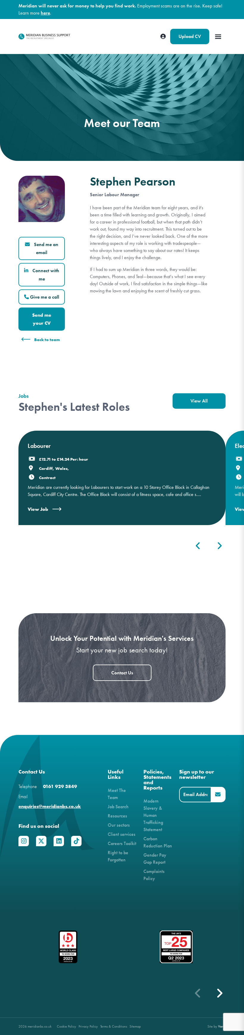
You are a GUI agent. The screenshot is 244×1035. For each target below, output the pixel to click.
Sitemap (135, 1026)
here (45, 13)
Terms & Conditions (113, 1026)
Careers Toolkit (122, 843)
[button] (219, 993)
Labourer (39, 445)
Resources (117, 816)
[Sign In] (163, 36)
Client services (121, 834)
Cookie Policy (66, 1026)
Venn (222, 1026)
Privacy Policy (88, 1026)
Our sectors (119, 825)
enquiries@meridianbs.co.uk (49, 806)
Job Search (118, 806)
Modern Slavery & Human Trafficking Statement (153, 815)
